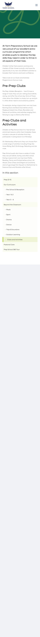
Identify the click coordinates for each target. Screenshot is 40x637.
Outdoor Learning (13, 234)
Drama (9, 219)
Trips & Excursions (12, 229)
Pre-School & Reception (15, 189)
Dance (8, 224)
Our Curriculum (10, 185)
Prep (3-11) (7, 180)
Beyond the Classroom (12, 205)
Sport (8, 214)
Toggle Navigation (36, 5)
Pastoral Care (9, 244)
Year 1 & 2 (9, 194)
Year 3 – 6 (10, 200)
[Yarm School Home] (8, 5)
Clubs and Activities (14, 239)
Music (8, 209)
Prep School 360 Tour (12, 249)
